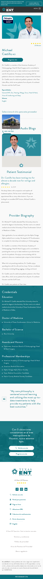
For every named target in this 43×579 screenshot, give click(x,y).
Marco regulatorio (21, 551)
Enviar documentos (18, 519)
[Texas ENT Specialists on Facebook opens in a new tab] (17, 489)
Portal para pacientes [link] (19, 499)
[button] (40, 8)
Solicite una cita (23, 448)
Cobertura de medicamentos (21, 514)
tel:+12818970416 (7, 570)
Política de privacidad (21, 541)
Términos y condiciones (21, 537)
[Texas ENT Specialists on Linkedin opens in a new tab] (25, 489)
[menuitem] (17, 489)
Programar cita (12, 60)
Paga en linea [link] (16, 504)
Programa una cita (21, 454)
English (14, 524)
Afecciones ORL (17, 509)
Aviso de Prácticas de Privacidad (21, 546)
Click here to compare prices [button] (34, 3)
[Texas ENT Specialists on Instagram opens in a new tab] (21, 489)
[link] (21, 45)
